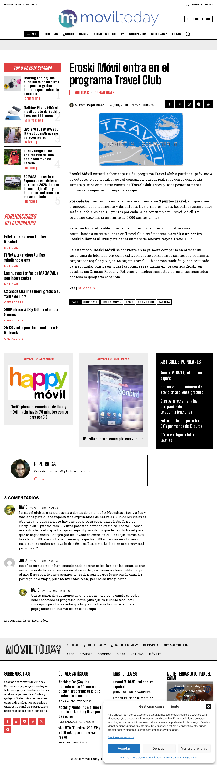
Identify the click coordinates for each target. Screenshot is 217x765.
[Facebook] (169, 104)
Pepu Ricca (95, 105)
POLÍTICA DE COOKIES (133, 757)
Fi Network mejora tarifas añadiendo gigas (24, 257)
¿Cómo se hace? (124, 692)
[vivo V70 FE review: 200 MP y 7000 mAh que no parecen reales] (12, 135)
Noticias (30, 168)
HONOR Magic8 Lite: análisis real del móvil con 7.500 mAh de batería (40, 157)
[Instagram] (35, 477)
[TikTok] (33, 721)
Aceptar (124, 748)
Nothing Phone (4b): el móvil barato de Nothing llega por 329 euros (42, 111)
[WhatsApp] (189, 104)
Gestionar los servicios (121, 737)
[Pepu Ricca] (72, 105)
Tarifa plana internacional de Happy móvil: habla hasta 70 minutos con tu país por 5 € (38, 411)
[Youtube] (7, 729)
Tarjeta (164, 302)
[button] (208, 706)
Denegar (159, 748)
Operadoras (13, 302)
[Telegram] (199, 104)
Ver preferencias (194, 748)
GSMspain (86, 288)
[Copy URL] (208, 104)
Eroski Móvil (111, 302)
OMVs (129, 302)
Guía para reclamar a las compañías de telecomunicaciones (179, 406)
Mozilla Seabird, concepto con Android (113, 438)
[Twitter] (179, 104)
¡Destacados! (33, 120)
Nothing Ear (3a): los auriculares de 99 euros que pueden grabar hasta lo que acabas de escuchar (41, 86)
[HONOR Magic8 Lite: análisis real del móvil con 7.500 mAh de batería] (12, 156)
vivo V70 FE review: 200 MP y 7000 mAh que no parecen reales (41, 133)
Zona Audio (31, 98)
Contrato (90, 302)
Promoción (146, 302)
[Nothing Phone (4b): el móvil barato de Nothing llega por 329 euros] (12, 113)
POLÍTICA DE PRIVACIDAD (165, 757)
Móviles (30, 142)
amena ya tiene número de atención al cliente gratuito (133, 700)
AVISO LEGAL (191, 757)
